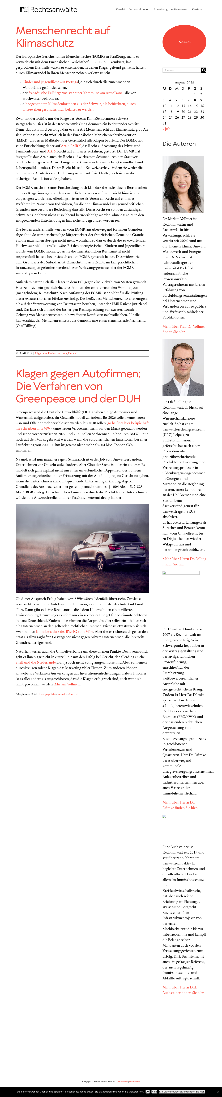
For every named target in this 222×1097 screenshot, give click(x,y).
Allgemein (41, 353)
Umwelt (73, 353)
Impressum (123, 1082)
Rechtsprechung (57, 353)
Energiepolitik (47, 694)
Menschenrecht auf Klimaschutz (63, 37)
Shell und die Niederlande (36, 663)
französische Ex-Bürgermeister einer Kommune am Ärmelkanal (75, 93)
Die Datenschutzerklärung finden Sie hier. (182, 1091)
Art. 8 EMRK (71, 146)
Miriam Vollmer (67, 684)
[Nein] (217, 1092)
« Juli (166, 129)
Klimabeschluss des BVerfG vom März (64, 632)
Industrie (62, 694)
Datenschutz (134, 1082)
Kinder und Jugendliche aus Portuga (50, 82)
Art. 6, (51, 152)
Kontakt (184, 42)
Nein (154, 1091)
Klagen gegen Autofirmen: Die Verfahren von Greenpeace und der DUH (78, 387)
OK (147, 1091)
